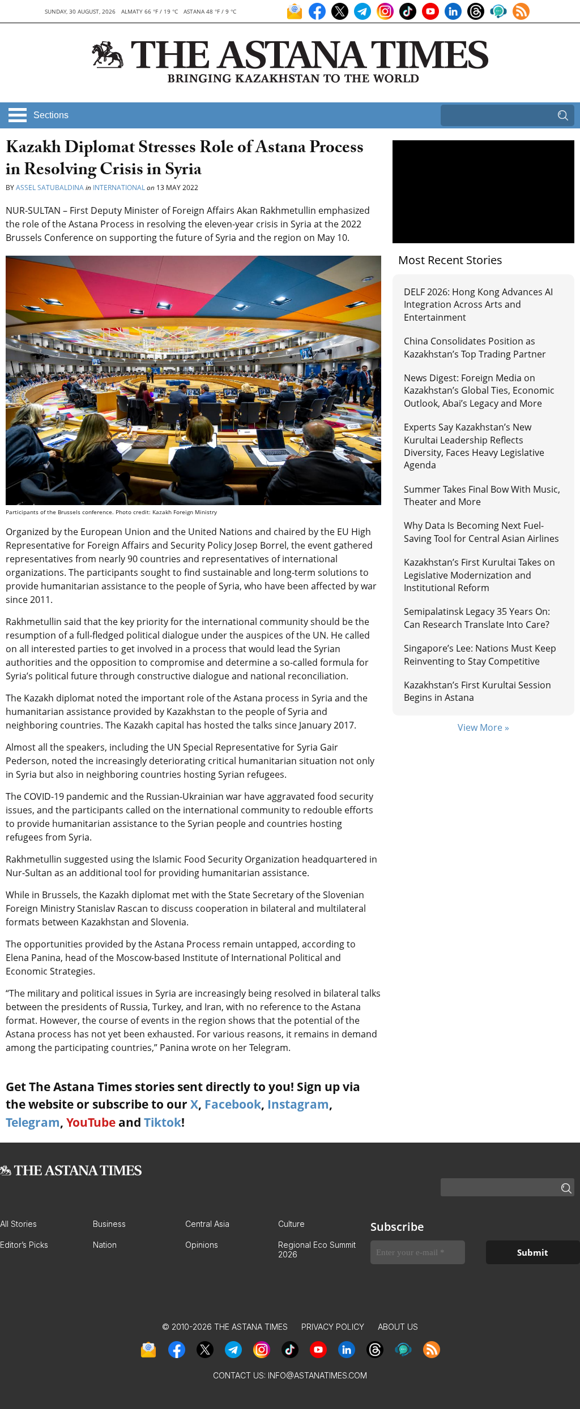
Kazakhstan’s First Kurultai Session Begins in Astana (477, 691)
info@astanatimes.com (317, 1375)
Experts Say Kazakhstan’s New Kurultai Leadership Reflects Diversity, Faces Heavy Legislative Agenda (474, 446)
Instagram (298, 1104)
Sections (51, 115)
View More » (483, 727)
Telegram (33, 1122)
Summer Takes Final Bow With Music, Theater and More (482, 495)
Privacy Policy (332, 1327)
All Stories (18, 1224)
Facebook (232, 1104)
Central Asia (207, 1224)
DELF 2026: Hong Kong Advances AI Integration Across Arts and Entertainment (478, 305)
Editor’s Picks (24, 1244)
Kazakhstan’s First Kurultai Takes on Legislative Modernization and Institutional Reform (479, 575)
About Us (398, 1327)
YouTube (91, 1122)
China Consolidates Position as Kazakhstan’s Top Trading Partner (475, 347)
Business (109, 1224)
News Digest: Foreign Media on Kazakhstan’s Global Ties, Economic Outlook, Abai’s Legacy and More (479, 391)
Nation (105, 1244)
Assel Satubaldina (50, 187)
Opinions (201, 1244)
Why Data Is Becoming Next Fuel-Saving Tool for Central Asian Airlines (481, 531)
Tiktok (162, 1122)
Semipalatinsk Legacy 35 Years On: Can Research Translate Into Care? (477, 617)
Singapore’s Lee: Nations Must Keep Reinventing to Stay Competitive (480, 654)
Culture (291, 1224)
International (119, 187)
